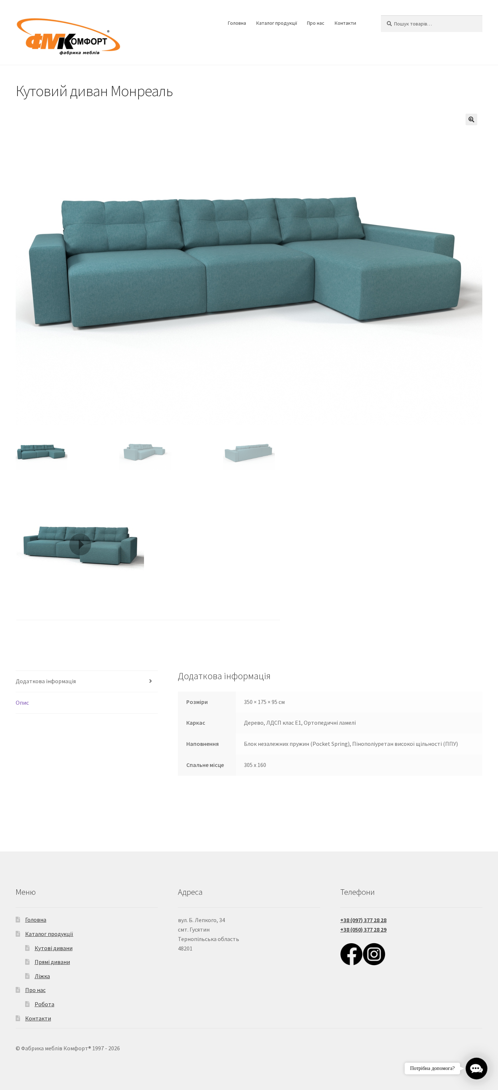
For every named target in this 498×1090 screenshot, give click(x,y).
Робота (44, 1004)
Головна (237, 23)
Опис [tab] (22, 702)
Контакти (345, 23)
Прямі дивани (52, 961)
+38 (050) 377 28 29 (363, 929)
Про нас (315, 23)
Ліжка (42, 976)
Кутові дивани (54, 948)
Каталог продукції (276, 23)
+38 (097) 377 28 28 (363, 920)
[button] (471, 119)
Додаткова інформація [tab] (46, 681)
